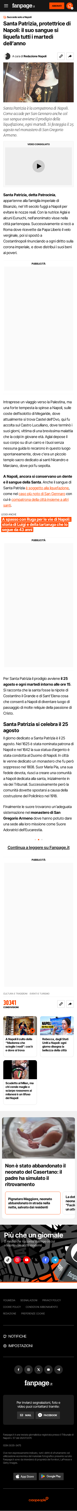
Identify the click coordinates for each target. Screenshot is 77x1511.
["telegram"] (55, 1260)
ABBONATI (57, 6)
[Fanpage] (38, 1383)
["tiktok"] (7, 1260)
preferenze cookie (33, 1313)
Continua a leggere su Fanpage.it (39, 847)
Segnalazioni (28, 1300)
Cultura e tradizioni (15, 994)
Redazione (9, 1313)
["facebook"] (45, 1260)
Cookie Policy (12, 1306)
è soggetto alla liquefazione (47, 488)
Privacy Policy (51, 1300)
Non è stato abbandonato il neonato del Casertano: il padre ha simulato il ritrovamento (35, 1175)
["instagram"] (17, 1260)
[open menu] (4, 6)
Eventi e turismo (39, 994)
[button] (70, 56)
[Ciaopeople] (38, 1500)
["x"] (36, 1260)
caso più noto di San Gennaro (42, 494)
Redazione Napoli (35, 56)
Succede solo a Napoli (19, 17)
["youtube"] (26, 1260)
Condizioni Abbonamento (42, 1306)
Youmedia (9, 1300)
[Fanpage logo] (23, 5)
